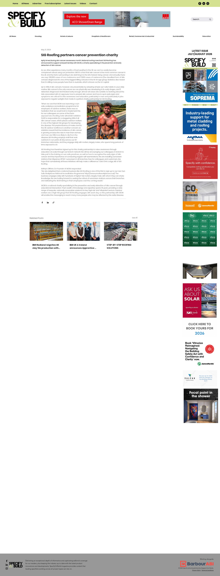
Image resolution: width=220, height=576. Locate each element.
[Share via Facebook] (42, 202)
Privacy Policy (196, 570)
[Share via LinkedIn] (48, 202)
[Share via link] (53, 202)
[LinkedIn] (203, 3)
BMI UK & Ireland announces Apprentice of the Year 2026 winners (83, 246)
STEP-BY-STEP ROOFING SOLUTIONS (119, 246)
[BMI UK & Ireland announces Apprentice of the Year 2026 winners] (83, 231)
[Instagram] (207, 3)
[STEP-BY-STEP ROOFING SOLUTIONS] (120, 231)
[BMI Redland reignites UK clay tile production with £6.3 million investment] (46, 231)
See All (134, 218)
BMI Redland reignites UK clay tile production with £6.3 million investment (45, 246)
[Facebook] (199, 3)
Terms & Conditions (208, 570)
